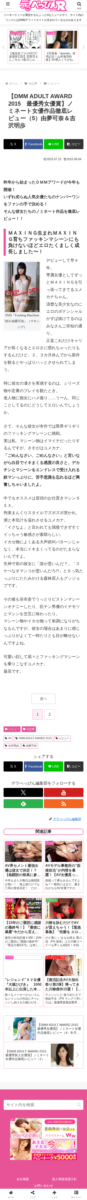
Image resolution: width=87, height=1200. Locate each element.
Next (83, 47)
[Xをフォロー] (23, 792)
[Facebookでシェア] (14, 1161)
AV (10, 738)
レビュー (13, 729)
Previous (3, 47)
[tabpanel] (25, 46)
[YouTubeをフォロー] (63, 792)
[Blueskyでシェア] (53, 1148)
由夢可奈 (31, 745)
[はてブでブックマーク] (53, 1161)
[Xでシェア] (14, 1148)
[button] (73, 144)
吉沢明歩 (13, 745)
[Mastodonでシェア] (33, 1148)
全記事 (31, 729)
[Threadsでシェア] (33, 1161)
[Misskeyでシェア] (72, 1148)
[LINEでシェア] (72, 1161)
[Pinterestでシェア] (24, 1173)
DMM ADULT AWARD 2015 (35, 738)
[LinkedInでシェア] (43, 1173)
